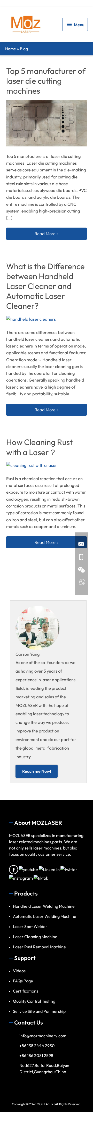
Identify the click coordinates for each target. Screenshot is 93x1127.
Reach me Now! (36, 771)
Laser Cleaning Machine (35, 936)
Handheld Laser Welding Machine (44, 906)
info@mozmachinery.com (42, 1035)
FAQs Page (23, 980)
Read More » (60, 233)
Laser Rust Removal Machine (39, 946)
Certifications (25, 991)
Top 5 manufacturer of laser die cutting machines (46, 81)
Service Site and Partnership (39, 1011)
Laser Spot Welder (30, 926)
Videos (19, 970)
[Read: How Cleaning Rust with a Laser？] (31, 464)
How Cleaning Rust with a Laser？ (39, 447)
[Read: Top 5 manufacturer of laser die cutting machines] (46, 122)
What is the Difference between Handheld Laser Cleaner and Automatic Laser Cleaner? (45, 286)
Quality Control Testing (34, 1001)
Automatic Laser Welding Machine (44, 916)
